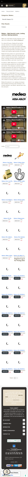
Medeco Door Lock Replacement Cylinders (12, 181)
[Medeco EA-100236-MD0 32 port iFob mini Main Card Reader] (7, 287)
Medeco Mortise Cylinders (20, 199)
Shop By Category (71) (7, 19)
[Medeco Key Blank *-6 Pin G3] (19, 249)
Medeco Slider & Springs (7, 255)
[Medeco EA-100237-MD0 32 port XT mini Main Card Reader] (7, 306)
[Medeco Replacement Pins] (19, 211)
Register (16, 400)
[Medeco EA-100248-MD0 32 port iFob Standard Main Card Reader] (7, 343)
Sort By (2, 146)
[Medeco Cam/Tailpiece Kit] (7, 193)
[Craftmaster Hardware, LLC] (10, 5)
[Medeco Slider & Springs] (7, 249)
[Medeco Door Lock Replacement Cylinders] (7, 174)
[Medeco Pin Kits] (7, 211)
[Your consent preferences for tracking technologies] (25, 475)
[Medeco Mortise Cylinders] (19, 193)
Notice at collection (7, 475)
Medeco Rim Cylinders (19, 237)
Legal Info (14, 462)
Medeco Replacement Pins (20, 218)
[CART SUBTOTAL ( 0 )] (24, 5)
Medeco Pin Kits (7, 218)
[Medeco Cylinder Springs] (19, 156)
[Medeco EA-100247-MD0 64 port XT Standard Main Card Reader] (7, 325)
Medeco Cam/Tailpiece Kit (8, 199)
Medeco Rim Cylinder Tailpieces (9, 237)
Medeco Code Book (7, 162)
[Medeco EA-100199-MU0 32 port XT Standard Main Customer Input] (19, 269)
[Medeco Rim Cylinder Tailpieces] (7, 230)
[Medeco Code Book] (7, 156)
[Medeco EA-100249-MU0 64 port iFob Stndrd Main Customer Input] (19, 362)
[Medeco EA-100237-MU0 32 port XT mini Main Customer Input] (19, 306)
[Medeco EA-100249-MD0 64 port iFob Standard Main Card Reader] (7, 362)
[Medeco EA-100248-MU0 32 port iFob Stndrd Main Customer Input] (19, 343)
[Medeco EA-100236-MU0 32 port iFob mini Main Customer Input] (19, 287)
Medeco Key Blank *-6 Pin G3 (21, 255)
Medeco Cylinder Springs (20, 162)
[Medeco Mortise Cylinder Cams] (19, 174)
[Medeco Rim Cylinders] (19, 230)
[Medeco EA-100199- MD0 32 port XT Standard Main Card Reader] (7, 269)
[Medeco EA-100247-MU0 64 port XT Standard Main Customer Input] (19, 325)
